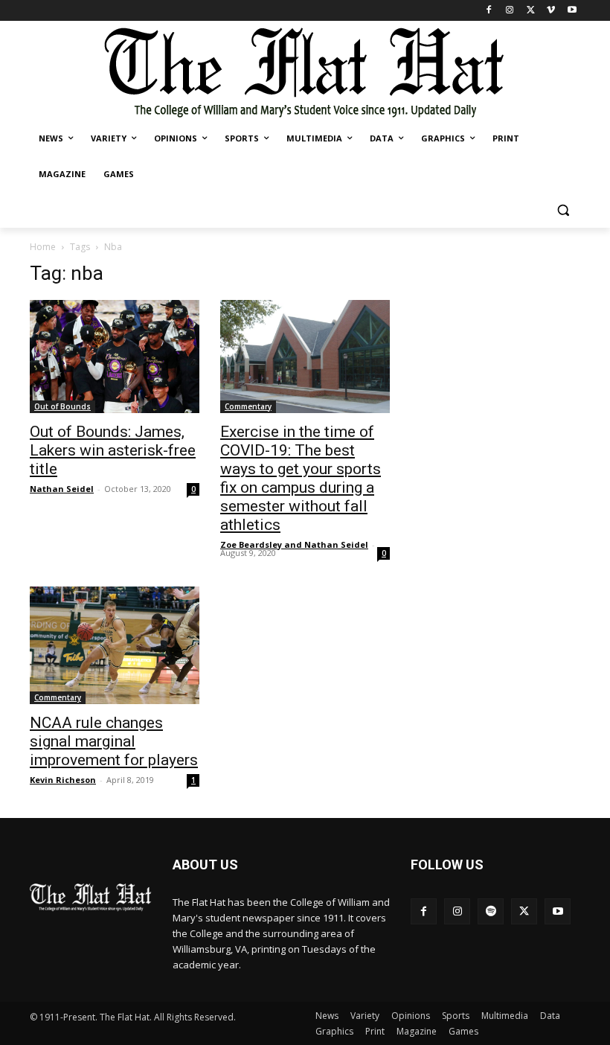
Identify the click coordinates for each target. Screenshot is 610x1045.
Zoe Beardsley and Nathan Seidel (294, 544)
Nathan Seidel (62, 488)
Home (43, 246)
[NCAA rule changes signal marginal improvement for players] (114, 646)
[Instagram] (509, 10)
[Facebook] (489, 10)
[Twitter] (530, 10)
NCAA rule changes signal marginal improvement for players (114, 741)
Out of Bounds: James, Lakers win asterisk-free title (113, 450)
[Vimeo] (550, 10)
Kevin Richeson (63, 779)
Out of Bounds (62, 406)
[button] (562, 210)
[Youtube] (571, 10)
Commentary (248, 406)
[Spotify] (491, 911)
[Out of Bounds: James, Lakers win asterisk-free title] (114, 356)
